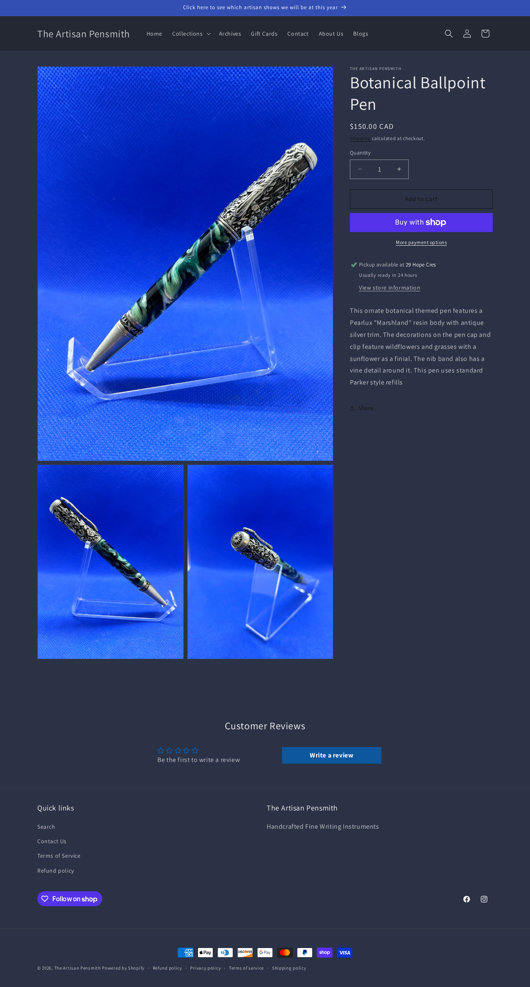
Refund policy (55, 870)
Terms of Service (59, 856)
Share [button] (365, 408)
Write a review (331, 755)
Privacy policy (205, 968)
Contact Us (52, 841)
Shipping (360, 138)
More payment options (421, 242)
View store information (389, 288)
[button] (190, 33)
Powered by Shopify (123, 968)
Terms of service (246, 968)
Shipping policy (289, 968)
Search (46, 826)
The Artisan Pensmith (77, 968)
